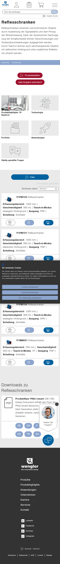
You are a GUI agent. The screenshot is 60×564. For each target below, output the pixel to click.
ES (19, 434)
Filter (32, 177)
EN (28, 425)
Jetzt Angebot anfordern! (30, 82)
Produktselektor (32, 75)
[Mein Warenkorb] (41, 6)
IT (37, 425)
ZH (37, 434)
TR (28, 434)
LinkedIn (29, 520)
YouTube (29, 531)
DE (19, 425)
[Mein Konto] (16, 6)
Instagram (29, 536)
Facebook (29, 526)
